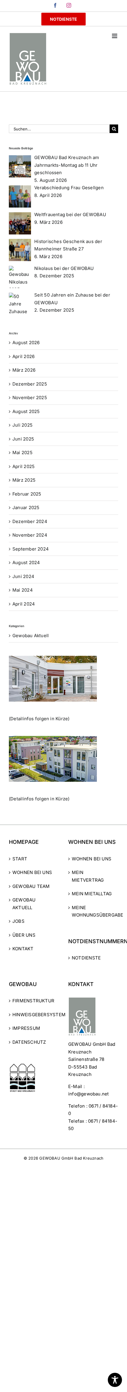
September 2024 (30, 549)
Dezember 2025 (29, 384)
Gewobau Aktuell (30, 635)
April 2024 (23, 604)
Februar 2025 (26, 494)
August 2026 (26, 342)
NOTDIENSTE (86, 958)
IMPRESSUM (26, 1028)
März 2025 (23, 480)
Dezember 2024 (29, 521)
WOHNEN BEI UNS (32, 872)
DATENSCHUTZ (29, 1042)
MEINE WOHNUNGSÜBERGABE (93, 911)
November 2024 (29, 535)
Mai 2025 (22, 452)
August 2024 (26, 562)
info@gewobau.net (88, 1094)
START (19, 859)
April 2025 (23, 466)
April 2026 (23, 356)
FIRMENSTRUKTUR (33, 1000)
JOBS (18, 921)
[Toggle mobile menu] (115, 36)
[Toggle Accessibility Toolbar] (115, 1380)
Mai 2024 (22, 590)
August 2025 (26, 411)
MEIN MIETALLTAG (92, 893)
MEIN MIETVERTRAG (88, 876)
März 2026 (23, 370)
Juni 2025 (23, 439)
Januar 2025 (25, 507)
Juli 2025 (22, 425)
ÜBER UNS (23, 935)
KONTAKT (23, 948)
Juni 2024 (23, 576)
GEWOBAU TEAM (31, 886)
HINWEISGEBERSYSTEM (34, 1014)
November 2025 (29, 397)
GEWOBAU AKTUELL (24, 903)
